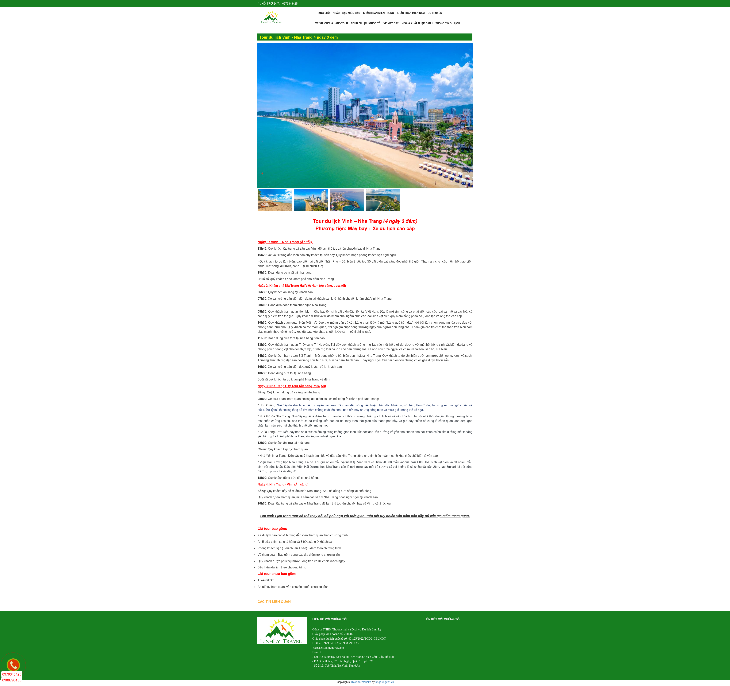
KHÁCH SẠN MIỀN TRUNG (378, 13)
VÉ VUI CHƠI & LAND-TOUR (331, 23)
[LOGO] (271, 17)
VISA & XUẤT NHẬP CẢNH (417, 23)
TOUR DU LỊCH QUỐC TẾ (365, 23)
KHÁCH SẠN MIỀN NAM (411, 13)
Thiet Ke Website (361, 682)
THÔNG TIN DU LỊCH (448, 23)
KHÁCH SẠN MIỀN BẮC (346, 13)
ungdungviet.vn (384, 682)
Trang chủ (322, 13)
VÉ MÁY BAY (391, 23)
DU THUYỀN (435, 13)
